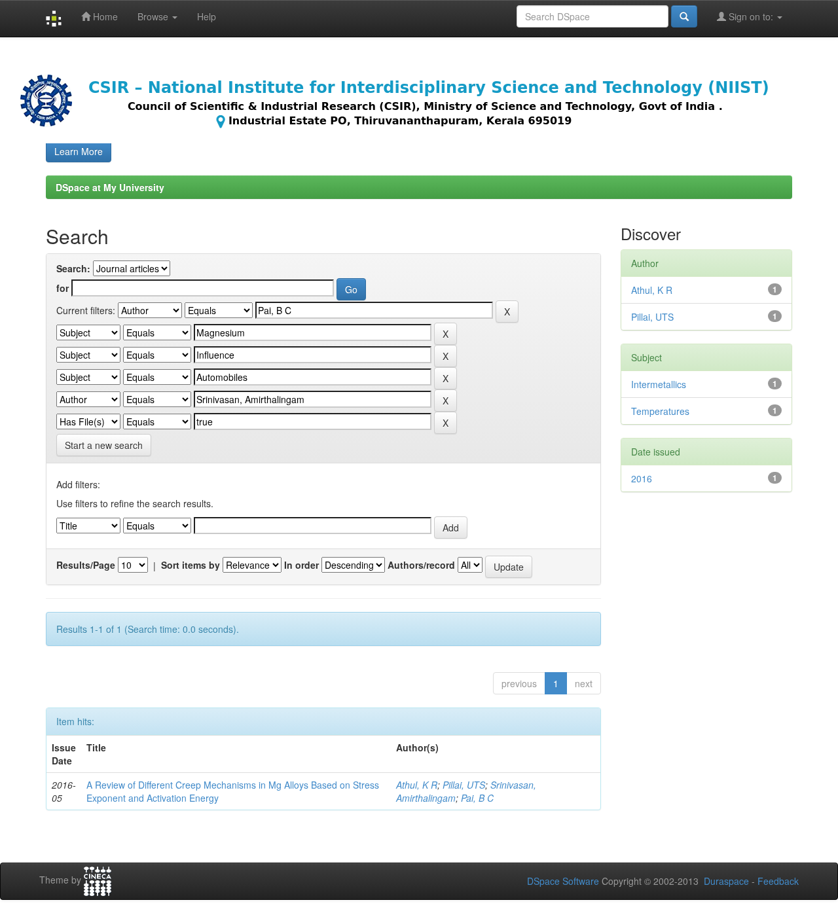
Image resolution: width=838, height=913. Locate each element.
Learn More (78, 151)
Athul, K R (416, 784)
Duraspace (726, 880)
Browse (154, 16)
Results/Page (85, 564)
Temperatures (660, 411)
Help (206, 16)
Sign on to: (751, 16)
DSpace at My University (110, 187)
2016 (641, 478)
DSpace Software (563, 880)
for (62, 288)
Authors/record (421, 564)
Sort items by (190, 564)
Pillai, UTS (464, 784)
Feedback (778, 880)
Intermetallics (658, 384)
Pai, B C (477, 797)
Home (104, 16)
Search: (73, 268)
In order (301, 564)
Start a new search (104, 445)
